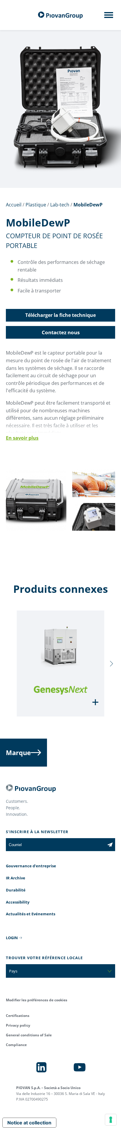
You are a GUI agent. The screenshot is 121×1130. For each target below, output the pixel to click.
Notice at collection (29, 1123)
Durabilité (16, 890)
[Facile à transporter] (36, 528)
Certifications (17, 1015)
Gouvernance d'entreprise (31, 865)
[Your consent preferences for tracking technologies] (110, 1119)
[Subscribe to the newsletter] (110, 844)
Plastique (36, 204)
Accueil (13, 204)
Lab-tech (59, 204)
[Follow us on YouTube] (79, 1067)
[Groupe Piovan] (60, 15)
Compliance (16, 1044)
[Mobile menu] (108, 17)
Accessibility (17, 902)
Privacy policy (18, 1025)
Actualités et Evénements (30, 913)
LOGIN (12, 937)
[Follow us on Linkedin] (41, 1067)
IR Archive (15, 878)
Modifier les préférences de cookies (36, 999)
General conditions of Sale (29, 1035)
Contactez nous (61, 332)
